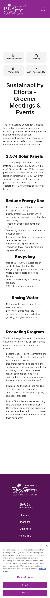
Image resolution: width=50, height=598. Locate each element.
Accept (25, 593)
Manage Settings (25, 577)
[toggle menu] (43, 9)
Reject (25, 585)
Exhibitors (25, 528)
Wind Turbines (25, 40)
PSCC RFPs (12, 459)
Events (25, 515)
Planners (25, 521)
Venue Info (25, 535)
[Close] (47, 546)
